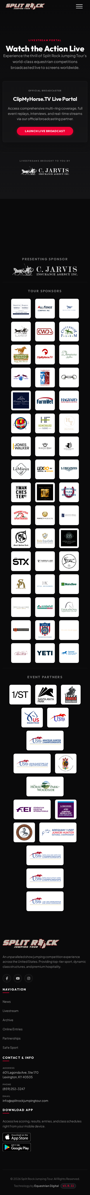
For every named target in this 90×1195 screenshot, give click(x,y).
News (7, 1001)
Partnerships (12, 1038)
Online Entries (12, 1029)
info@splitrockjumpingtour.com (25, 1100)
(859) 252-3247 (14, 1089)
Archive (8, 1020)
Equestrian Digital (46, 1186)
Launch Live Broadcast (45, 131)
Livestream (11, 1011)
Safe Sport (10, 1047)
